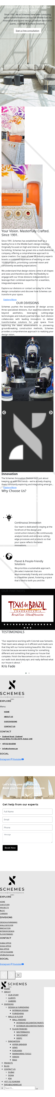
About (7, 991)
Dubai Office (5, 943)
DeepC (19, 1038)
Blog (2, 911)
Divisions (9, 1004)
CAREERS (12, 1001)
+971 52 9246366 (9, 744)
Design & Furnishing (8, 922)
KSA (10, 1078)
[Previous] (4, 975)
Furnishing (18, 1013)
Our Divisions (10, 722)
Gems (15, 1047)
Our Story (5, 905)
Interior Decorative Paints (30, 1022)
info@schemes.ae (10, 749)
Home (6, 712)
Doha (11, 1075)
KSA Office (4, 949)
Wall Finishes (19, 1019)
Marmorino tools (21, 1053)
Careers (4, 914)
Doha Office (5, 946)
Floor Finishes (6, 934)
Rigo (14, 1059)
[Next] (11, 975)
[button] (27, 706)
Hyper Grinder (19, 1044)
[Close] (18, 975)
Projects (4, 908)
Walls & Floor (6, 925)
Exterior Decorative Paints (30, 1025)
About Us (8, 717)
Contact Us (9, 726)
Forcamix (17, 1050)
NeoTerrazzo (23, 1032)
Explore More (9, 299)
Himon (15, 1056)
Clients (11, 998)
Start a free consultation (27, 30)
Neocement (22, 1035)
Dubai (11, 1072)
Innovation (5, 928)
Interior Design (7, 931)
